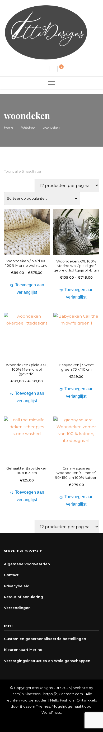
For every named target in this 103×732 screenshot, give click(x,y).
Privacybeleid (17, 586)
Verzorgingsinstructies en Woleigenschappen (47, 661)
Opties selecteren (27, 239)
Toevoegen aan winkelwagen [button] (76, 343)
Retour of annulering (23, 597)
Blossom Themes (35, 706)
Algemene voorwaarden (27, 564)
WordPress (51, 712)
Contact (11, 575)
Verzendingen (17, 608)
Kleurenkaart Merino (23, 649)
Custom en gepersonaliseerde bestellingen (45, 639)
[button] (27, 288)
